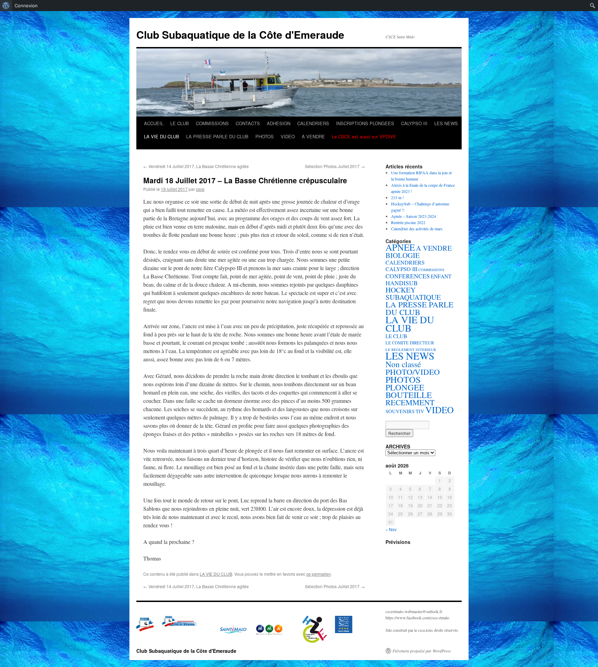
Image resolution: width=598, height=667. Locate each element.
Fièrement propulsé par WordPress (421, 651)
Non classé (403, 364)
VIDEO (288, 136)
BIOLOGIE (403, 255)
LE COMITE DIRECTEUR (410, 343)
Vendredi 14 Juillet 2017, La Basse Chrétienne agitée (196, 166)
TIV (420, 411)
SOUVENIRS (400, 411)
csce (200, 189)
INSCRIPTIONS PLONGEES (365, 123)
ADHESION (278, 123)
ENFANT (441, 276)
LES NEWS (446, 123)
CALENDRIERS (313, 123)
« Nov (391, 529)
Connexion (26, 5)
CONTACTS (248, 123)
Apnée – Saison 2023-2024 (413, 216)
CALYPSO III (414, 123)
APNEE (400, 247)
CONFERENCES (408, 276)
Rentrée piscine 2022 (408, 222)
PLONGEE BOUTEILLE (409, 390)
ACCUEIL (153, 123)
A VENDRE (313, 136)
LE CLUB (179, 123)
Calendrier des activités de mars (417, 228)
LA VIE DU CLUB (161, 136)
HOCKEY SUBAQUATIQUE (413, 293)
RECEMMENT (410, 402)
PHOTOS (264, 136)
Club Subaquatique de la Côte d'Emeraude (240, 34)
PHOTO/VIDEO (413, 372)
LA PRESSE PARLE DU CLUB (217, 136)
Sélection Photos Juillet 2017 (335, 166)
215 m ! (397, 197)
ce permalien (318, 574)
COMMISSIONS (212, 123)
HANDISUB (402, 283)
